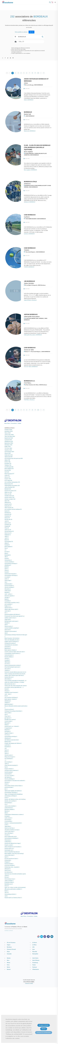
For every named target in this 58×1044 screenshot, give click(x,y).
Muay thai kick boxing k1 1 (11, 765)
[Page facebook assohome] (48, 936)
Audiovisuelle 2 (8, 583)
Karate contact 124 (9, 497)
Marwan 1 (7, 782)
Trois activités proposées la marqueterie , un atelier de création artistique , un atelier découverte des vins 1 (15, 682)
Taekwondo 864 (8, 456)
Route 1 (6, 890)
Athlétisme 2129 (9, 441)
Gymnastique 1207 (9, 451)
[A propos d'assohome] (38, 936)
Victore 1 (7, 658)
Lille (33, 947)
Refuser (44, 1028)
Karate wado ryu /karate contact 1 (13, 897)
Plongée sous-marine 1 (10, 719)
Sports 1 (7, 750)
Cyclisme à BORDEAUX (29, 233)
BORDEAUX (28, 112)
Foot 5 (6, 548)
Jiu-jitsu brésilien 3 (9, 561)
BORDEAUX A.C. (29, 381)
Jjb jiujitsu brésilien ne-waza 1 (12, 829)
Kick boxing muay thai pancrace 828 (14, 458)
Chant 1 (7, 784)
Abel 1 (6, 633)
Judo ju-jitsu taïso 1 (9, 831)
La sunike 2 (7, 577)
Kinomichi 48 (8, 514)
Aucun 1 (7, 885)
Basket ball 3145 (9, 438)
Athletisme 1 (8, 700)
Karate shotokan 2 (9, 585)
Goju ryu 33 (7, 522)
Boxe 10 (7, 539)
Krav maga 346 (8, 480)
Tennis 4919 (8, 433)
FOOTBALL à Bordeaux (29, 399)
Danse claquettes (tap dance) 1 (12, 851)
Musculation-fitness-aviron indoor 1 (13, 785)
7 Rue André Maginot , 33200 (35, 252)
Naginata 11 (8, 534)
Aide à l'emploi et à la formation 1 (13, 846)
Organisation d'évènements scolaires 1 (14, 814)
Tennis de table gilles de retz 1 (12, 639)
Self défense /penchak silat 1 (12, 739)
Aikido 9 (7, 543)
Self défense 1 (8, 777)
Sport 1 (6, 856)
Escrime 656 (8, 470)
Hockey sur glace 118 (10, 499)
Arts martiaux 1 (8, 604)
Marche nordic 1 (9, 755)
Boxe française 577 (9, 473)
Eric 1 (6, 789)
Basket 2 (7, 567)
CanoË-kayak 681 (9, 466)
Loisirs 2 (7, 578)
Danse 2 (7, 570)
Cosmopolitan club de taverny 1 (12, 653)
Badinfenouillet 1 (9, 704)
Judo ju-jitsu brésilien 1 (10, 806)
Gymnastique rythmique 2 (11, 575)
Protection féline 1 (9, 882)
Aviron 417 (7, 477)
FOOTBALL (27, 383)
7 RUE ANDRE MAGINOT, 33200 (35, 218)
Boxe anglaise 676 (9, 468)
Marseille (34, 951)
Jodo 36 (7, 521)
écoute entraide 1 (9, 787)
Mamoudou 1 (8, 840)
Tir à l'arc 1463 (8, 448)
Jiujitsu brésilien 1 (9, 880)
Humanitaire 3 (8, 560)
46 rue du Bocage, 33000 (34, 84)
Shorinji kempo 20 (9, 531)
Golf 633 (7, 472)
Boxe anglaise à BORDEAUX (30, 169)
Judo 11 (7, 538)
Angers (8, 944)
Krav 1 (6, 695)
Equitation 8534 (9, 431)
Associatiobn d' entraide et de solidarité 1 (15, 780)
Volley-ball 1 (8, 619)
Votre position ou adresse (21, 32)
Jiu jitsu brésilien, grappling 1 (12, 628)
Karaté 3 (7, 558)
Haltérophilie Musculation (32, 316)
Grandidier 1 (8, 600)
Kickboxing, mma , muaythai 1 (12, 867)
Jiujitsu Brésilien (29, 283)
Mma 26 (7, 528)
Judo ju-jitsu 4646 (9, 434)
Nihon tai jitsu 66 (9, 507)
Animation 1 (8, 731)
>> (43, 73)
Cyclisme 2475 (8, 439)
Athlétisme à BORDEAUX (29, 202)
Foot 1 (6, 767)
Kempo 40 (7, 517)
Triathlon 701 (8, 465)
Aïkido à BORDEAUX (28, 99)
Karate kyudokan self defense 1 (12, 614)
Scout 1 (6, 797)
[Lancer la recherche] (42, 37)
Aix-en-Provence (11, 942)
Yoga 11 (6, 536)
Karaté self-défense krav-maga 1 (13, 843)
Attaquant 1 (8, 868)
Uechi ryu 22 (8, 529)
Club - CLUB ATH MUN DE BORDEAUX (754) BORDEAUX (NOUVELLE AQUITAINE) (37, 147)
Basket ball (27, 114)
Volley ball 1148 (9, 455)
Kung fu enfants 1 (9, 768)
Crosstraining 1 (8, 821)
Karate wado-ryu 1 (9, 848)
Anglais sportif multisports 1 (12, 641)
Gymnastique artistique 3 (11, 563)
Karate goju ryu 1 (9, 850)
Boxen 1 (7, 751)
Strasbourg (35, 962)
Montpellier (35, 953)
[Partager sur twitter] (8, 58)
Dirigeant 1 (7, 862)
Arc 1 (6, 612)
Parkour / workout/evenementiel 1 (13, 823)
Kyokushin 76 (8, 505)
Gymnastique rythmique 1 (11, 792)
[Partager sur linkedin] (10, 58)
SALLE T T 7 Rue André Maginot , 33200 (37, 351)
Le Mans (34, 944)
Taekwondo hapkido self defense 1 (13, 790)
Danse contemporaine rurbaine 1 (13, 665)
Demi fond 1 (8, 629)
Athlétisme (27, 183)
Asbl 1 (6, 624)
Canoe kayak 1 (8, 773)
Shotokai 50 (8, 512)
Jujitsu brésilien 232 (9, 487)
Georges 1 (7, 597)
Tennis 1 (7, 753)
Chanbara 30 (8, 524)
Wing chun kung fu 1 (10, 756)
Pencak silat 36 (8, 519)
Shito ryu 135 (8, 494)
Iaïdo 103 (7, 500)
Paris (8, 964)
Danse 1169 (8, 453)
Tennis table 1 (8, 712)
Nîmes (8, 962)
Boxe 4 (6, 553)
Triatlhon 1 (7, 702)
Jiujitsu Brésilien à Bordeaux (30, 300)
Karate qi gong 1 (9, 772)
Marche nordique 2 (9, 587)
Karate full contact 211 (10, 490)
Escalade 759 (8, 463)
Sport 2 (6, 568)
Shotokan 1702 (8, 444)
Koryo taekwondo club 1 (11, 836)
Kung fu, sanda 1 (9, 845)
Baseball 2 (7, 592)
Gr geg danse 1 (8, 728)
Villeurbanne (35, 969)
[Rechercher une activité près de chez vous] (49, 2)
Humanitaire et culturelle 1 (11, 645)
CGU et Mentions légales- (28, 981)
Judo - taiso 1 (8, 694)
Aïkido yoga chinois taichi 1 (11, 609)
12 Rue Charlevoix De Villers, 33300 (36, 384)
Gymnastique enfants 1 (10, 894)
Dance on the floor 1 (10, 828)
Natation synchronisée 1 (11, 631)
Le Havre (34, 942)
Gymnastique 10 (9, 541)
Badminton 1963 (9, 443)
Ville (32, 32)
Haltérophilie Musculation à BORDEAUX (33, 334)
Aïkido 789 (7, 460)
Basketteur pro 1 (9, 884)
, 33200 (29, 116)
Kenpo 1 (7, 724)
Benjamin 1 (7, 729)
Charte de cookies (29, 983)
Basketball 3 (8, 555)
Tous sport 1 (8, 668)
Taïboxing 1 (7, 661)
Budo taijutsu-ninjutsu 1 (11, 650)
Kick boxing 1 (8, 819)
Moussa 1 (7, 690)
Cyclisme (27, 217)
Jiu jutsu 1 (7, 834)
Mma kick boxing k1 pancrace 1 (12, 667)
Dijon (8, 951)
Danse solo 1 (8, 870)
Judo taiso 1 (8, 611)
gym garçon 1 (8, 717)
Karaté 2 (7, 572)
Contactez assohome (9, 930)
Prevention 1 (8, 746)
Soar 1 (6, 714)
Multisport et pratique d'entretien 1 (13, 711)
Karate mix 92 (8, 504)
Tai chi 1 (7, 892)
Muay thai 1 (8, 716)
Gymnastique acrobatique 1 (11, 838)
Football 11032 (8, 429)
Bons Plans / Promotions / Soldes (12, 423)
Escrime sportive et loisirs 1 (11, 858)
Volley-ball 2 (8, 590)
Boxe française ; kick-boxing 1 (12, 638)
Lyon (33, 949)
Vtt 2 (6, 582)
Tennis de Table (29, 350)
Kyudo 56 (7, 511)
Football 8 (7, 544)
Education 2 (8, 589)
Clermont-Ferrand (11, 949)
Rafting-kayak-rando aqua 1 (11, 621)
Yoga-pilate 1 (8, 826)
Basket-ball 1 (8, 741)
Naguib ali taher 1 (9, 733)
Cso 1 (6, 804)
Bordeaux (9, 947)
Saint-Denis (35, 958)
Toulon (34, 964)
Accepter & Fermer (43, 1025)
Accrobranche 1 (9, 872)
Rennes (9, 969)
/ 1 (5, 760)
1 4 (5, 550)
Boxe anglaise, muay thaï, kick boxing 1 (14, 853)
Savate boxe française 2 (10, 573)
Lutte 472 (7, 475)
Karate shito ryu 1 (9, 677)
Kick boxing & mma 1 (10, 879)
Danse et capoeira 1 (9, 595)
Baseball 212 (8, 488)
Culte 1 (6, 824)
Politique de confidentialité (44, 1032)
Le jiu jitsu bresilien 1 (10, 865)
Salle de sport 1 (8, 607)
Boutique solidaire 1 (9, 809)
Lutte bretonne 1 (9, 807)
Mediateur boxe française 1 (11, 692)
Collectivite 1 (8, 841)
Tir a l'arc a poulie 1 (9, 775)
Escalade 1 (7, 816)
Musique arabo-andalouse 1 (11, 770)
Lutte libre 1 (8, 745)
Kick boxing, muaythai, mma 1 (12, 602)
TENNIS (26, 250)
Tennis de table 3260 (10, 436)
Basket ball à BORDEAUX (29, 130)
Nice (8, 960)
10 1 (6, 748)
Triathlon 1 (7, 670)
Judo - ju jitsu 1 (8, 594)
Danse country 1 (9, 626)
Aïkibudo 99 (8, 502)
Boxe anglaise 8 (8, 546)
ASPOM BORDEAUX (30, 314)
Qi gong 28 (7, 526)
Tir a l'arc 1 (7, 663)
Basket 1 (7, 599)
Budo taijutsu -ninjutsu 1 (11, 699)
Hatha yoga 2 (8, 580)
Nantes (8, 958)
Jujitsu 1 (7, 763)
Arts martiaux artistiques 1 (11, 697)
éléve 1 (6, 812)
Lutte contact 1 (8, 817)
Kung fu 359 (8, 478)
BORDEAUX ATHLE (30, 181)
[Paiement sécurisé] (41, 936)
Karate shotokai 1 (9, 863)
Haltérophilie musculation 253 (12, 485)
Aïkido (26, 83)
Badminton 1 (8, 648)
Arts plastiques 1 (9, 758)
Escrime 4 (7, 551)
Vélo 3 (6, 556)
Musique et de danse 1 (10, 643)
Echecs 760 (7, 461)
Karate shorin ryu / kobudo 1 (12, 726)
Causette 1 (7, 660)
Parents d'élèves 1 (9, 656)
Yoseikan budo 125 (9, 495)
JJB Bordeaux (29, 281)
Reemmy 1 (7, 811)
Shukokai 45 (8, 516)
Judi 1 (6, 895)
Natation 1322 (8, 449)
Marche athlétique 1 (10, 778)
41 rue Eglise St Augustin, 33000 (35, 285)
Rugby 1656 (8, 446)
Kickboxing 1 (8, 860)
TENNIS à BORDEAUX (29, 267)
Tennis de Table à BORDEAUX (31, 366)
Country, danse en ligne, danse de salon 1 (15, 651)
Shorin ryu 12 (8, 533)
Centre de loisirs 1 (9, 655)
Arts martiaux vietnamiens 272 (12, 482)
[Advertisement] (29, 997)
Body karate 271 (9, 483)
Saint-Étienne (35, 960)
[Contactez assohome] (44, 936)
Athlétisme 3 (8, 565)
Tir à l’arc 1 (7, 734)
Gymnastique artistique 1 (11, 736)
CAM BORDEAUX (30, 215)
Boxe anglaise (28, 151)
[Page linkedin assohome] (51, 936)
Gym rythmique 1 (9, 833)
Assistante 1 (8, 646)
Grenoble (9, 953)
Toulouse (34, 967)
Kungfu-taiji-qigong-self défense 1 (13, 743)
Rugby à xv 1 (8, 606)
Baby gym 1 (7, 723)
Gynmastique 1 (8, 802)
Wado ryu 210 (8, 492)
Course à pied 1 (8, 721)
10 (38, 73)
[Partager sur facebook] (5, 58)
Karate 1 (7, 689)
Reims (8, 967)
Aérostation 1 (8, 678)
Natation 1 (7, 622)
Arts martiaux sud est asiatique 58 (13, 509)
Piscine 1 (7, 877)
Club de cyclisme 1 (9, 709)
